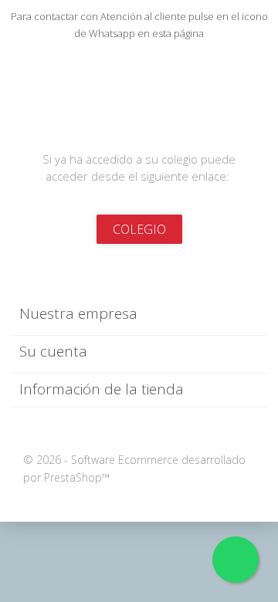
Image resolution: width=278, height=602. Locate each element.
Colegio (139, 229)
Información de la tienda (101, 389)
